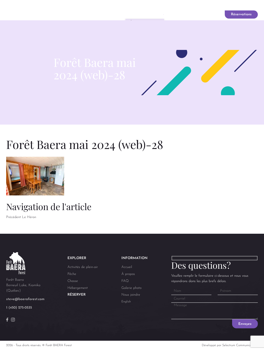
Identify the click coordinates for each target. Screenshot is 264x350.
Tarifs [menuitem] (210, 14)
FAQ (160, 5)
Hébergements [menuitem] (185, 14)
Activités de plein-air (82, 267)
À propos (128, 274)
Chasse (72, 281)
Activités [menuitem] (143, 14)
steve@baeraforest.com (25, 299)
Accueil (126, 267)
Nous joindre (211, 5)
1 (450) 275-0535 (19, 308)
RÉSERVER (76, 295)
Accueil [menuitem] (86, 14)
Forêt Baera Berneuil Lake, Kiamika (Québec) (23, 285)
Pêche (71, 274)
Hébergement (77, 288)
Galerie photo (182, 5)
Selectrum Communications (240, 345)
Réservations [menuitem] (241, 14)
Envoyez (245, 324)
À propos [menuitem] (108, 14)
